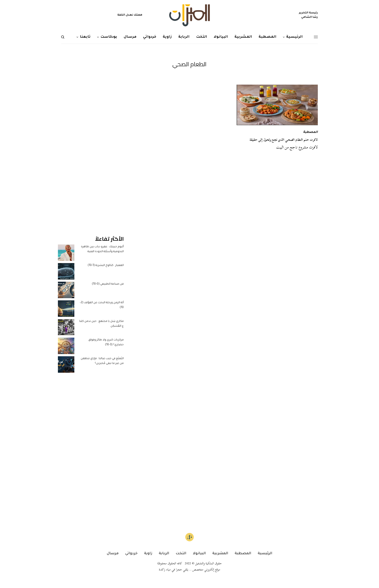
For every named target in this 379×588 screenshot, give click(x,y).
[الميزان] (189, 15)
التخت (181, 554)
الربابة (164, 554)
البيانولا (199, 554)
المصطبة (310, 132)
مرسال (113, 554)
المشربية (220, 554)
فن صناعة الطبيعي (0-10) (108, 284)
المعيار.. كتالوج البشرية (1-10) (106, 265)
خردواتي (131, 554)
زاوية (148, 554)
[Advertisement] (91, 150)
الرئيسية (265, 554)
